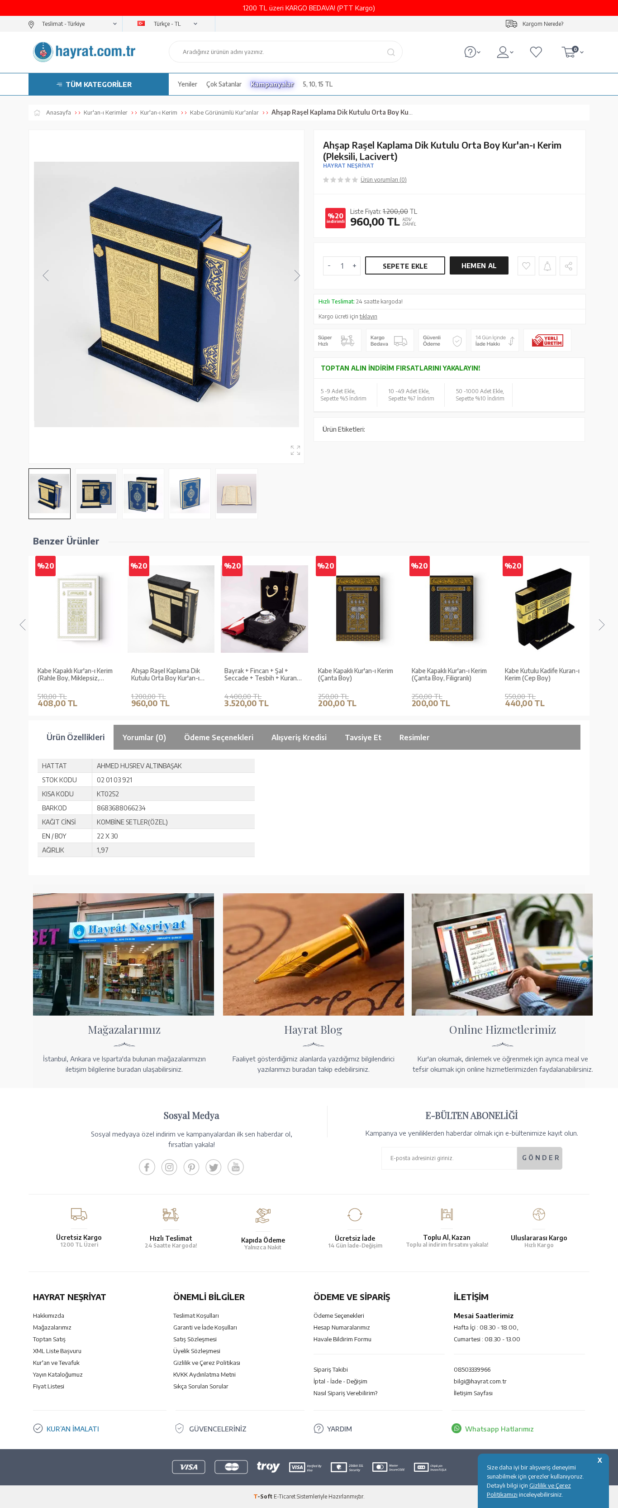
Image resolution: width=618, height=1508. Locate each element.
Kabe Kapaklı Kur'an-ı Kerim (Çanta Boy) (355, 674)
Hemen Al (479, 266)
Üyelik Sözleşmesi (196, 1350)
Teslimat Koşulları (196, 1315)
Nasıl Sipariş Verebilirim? (345, 1393)
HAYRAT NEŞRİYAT (348, 165)
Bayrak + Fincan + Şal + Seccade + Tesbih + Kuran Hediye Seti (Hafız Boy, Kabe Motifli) (260, 675)
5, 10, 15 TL (318, 84)
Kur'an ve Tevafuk (56, 1362)
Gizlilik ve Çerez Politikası (206, 1362)
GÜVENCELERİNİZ (218, 1429)
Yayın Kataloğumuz (58, 1374)
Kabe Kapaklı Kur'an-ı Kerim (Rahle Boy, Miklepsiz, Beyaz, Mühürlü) (75, 675)
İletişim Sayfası (473, 1393)
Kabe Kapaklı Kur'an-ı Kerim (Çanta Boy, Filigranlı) (449, 674)
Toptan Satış (49, 1339)
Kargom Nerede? (543, 23)
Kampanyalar (272, 84)
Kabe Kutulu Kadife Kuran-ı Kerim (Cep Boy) (542, 674)
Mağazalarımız (52, 1327)
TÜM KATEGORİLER (99, 84)
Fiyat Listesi (48, 1386)
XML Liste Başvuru (57, 1350)
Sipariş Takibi (331, 1369)
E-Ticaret (284, 1496)
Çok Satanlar (224, 84)
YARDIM (339, 1429)
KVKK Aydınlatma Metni (204, 1374)
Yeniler (187, 84)
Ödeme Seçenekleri (339, 1315)
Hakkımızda (48, 1315)
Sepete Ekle (405, 266)
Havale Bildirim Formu (342, 1339)
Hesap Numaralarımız (342, 1327)
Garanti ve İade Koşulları (205, 1327)
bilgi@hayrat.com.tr (480, 1381)
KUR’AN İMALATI (73, 1429)
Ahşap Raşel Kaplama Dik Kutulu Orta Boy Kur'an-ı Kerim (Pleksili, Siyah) (165, 675)
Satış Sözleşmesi (195, 1339)
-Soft (263, 1496)
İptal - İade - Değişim (340, 1381)
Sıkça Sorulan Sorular (200, 1386)
